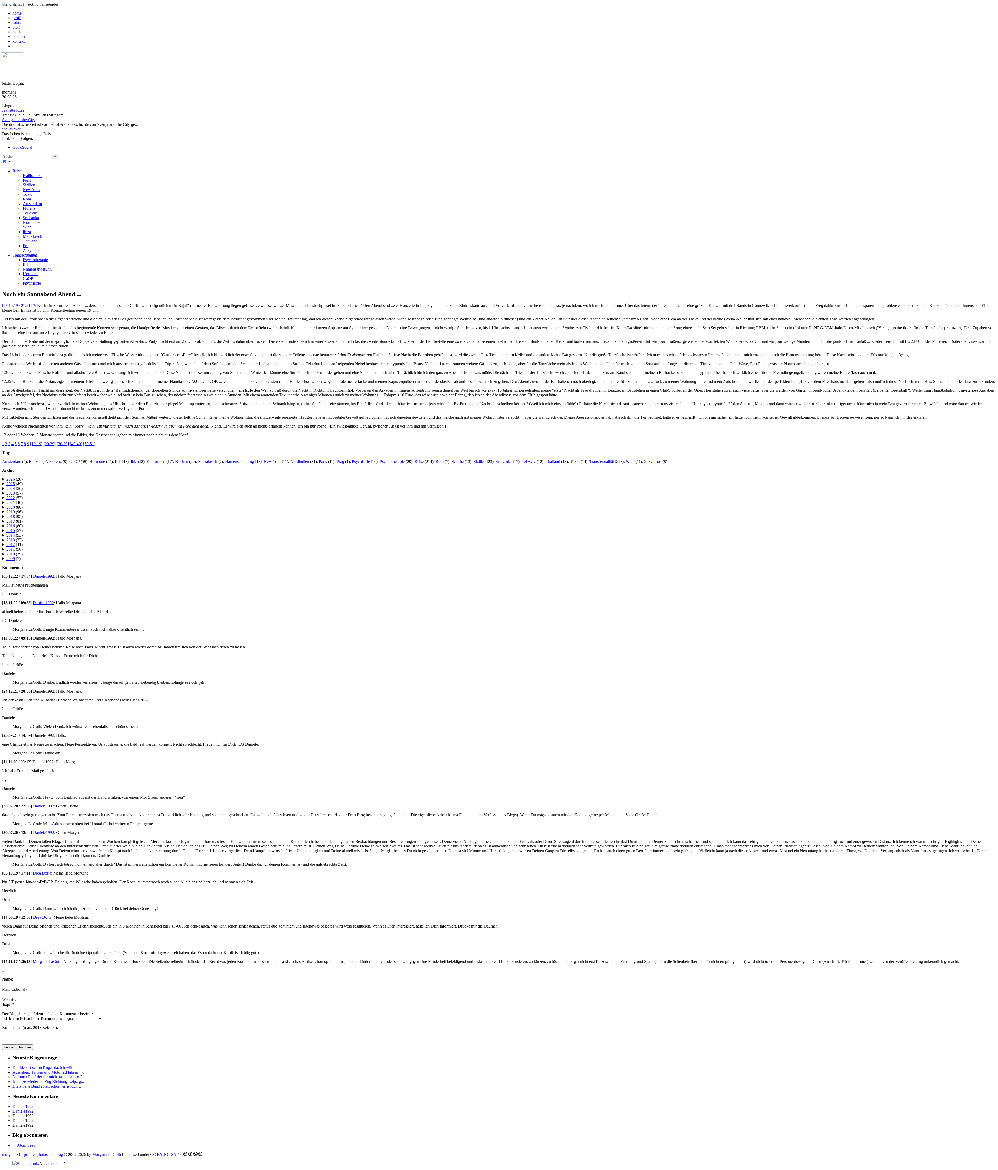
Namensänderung (37, 269)
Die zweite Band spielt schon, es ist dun (45, 1086)
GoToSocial (22, 147)
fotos (16, 22)
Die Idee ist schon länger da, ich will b (43, 1067)
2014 (10, 535)
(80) (14, 507)
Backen (35, 461)
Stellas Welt (11, 129)
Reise (17, 171)
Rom (27, 199)
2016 (10, 526)
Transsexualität (24, 255)
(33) (14, 540)
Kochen (181, 461)
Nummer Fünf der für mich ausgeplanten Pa (48, 1077)
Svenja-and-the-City (18, 119)
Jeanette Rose (13, 110)
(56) (14, 488)
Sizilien (29, 185)
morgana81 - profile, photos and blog (32, 1154)
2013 (10, 540)
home (17, 13)
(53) (14, 498)
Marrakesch (32, 236)
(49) (14, 484)
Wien (27, 227)
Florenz (29, 208)
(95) (14, 516)
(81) (14, 521)
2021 (10, 502)
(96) (14, 512)
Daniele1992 (43, 576)
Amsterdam (32, 203)
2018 (10, 516)
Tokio (27, 194)
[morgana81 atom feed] (14, 46)
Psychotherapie (35, 260)
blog (16, 27)
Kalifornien (32, 175)
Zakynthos (31, 250)
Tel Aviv (30, 213)
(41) (14, 544)
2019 (10, 512)
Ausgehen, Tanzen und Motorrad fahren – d (48, 1072)
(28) (14, 479)
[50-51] (89, 444)
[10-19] (36, 444)
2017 (10, 521)
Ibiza (27, 231)
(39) (14, 554)
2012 (10, 544)
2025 (10, 484)
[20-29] (49, 444)
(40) (14, 502)
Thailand (30, 241)
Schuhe (457, 461)
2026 (10, 479)
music (17, 32)
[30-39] (63, 444)
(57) (14, 493)
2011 (10, 549)
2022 (10, 498)
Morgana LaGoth (47, 961)
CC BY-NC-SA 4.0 (166, 1154)
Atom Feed (25, 1145)
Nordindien (32, 222)
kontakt (18, 41)
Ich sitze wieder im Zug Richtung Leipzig (46, 1081)
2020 (10, 507)
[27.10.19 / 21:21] (17, 305)
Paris (27, 180)
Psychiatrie (32, 283)
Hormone (30, 274)
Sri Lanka (31, 217)
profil (16, 18)
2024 (10, 488)
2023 (10, 493)
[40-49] (76, 444)
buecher (18, 36)
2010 (10, 554)
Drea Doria (42, 873)
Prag (26, 246)
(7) (13, 558)
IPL (26, 264)
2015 (10, 530)
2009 (10, 558)
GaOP (28, 278)
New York (31, 189)
